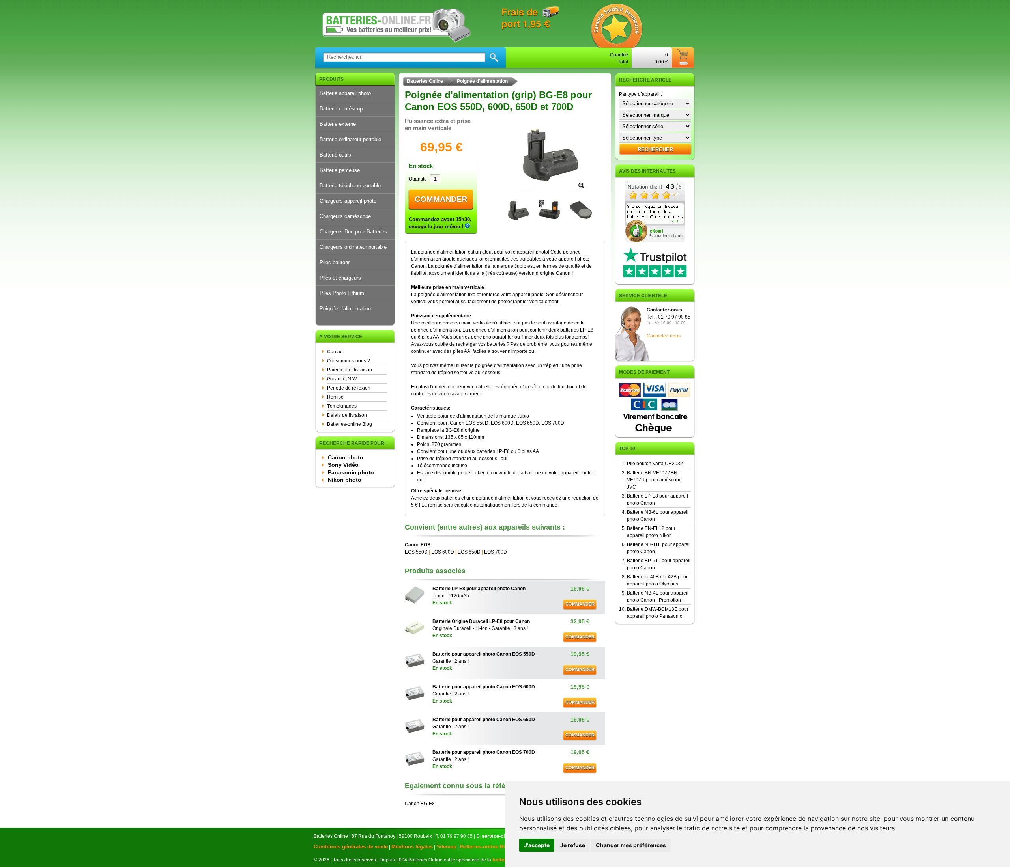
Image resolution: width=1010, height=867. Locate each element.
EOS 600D (442, 552)
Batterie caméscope (342, 109)
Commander (441, 199)
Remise (335, 397)
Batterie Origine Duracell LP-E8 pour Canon (481, 621)
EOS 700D (495, 552)
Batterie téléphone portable (350, 185)
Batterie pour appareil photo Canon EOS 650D (483, 719)
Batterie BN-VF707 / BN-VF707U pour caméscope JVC (654, 480)
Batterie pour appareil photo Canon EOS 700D (483, 752)
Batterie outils (335, 155)
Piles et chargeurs (340, 278)
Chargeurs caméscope (345, 216)
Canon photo (345, 457)
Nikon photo (344, 480)
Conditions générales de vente (351, 847)
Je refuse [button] (572, 845)
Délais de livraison (347, 415)
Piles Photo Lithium (342, 293)
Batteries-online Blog (349, 424)
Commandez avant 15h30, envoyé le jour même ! (440, 222)
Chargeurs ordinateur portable (353, 247)
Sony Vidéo (343, 465)
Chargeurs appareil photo (348, 201)
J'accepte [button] (537, 845)
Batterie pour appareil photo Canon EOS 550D (483, 654)
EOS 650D (469, 552)
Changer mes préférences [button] (631, 845)
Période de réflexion (348, 388)
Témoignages (342, 406)
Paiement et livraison (349, 370)
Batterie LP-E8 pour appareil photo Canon (479, 588)
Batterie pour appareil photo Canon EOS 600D (483, 687)
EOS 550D (416, 552)
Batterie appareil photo (345, 93)
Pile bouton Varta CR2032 (655, 463)
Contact (335, 351)
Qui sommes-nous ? (348, 361)
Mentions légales (412, 847)
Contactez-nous (664, 336)
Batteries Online (425, 81)
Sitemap (446, 847)
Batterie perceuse (340, 170)
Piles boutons (335, 262)
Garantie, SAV (342, 379)
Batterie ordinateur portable (350, 139)
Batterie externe (338, 124)
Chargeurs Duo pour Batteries (353, 232)
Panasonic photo (351, 472)
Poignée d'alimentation (345, 308)
